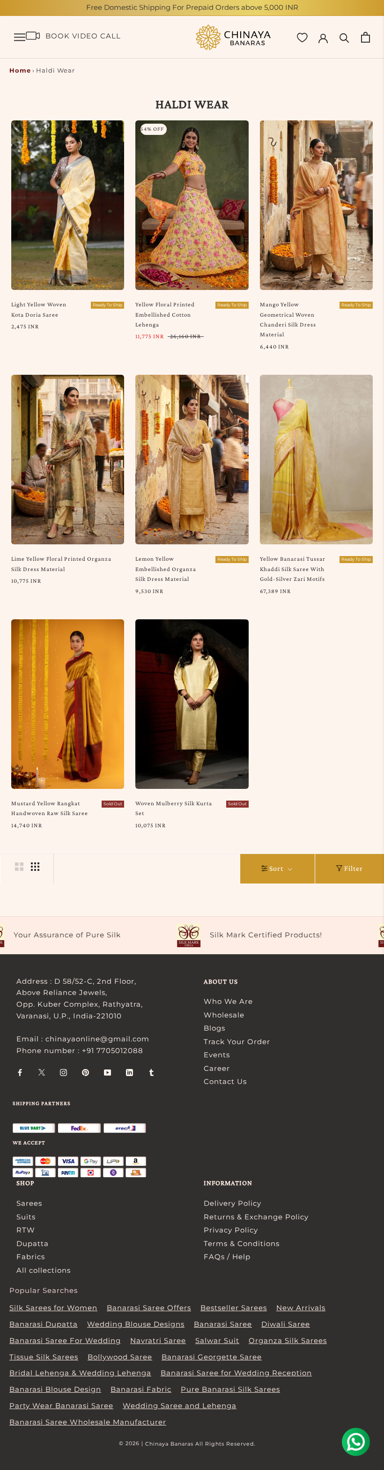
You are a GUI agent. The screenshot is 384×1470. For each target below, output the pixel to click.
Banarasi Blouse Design (55, 1389)
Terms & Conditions (242, 1243)
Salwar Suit (217, 1340)
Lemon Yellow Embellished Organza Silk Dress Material (165, 568)
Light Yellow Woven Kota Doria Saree (38, 309)
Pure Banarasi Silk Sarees (230, 1389)
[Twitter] (41, 1072)
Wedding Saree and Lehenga (179, 1405)
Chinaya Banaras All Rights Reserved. (200, 1443)
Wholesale (224, 1014)
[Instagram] (63, 1072)
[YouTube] (107, 1072)
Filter (353, 868)
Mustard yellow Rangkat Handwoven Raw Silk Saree (49, 808)
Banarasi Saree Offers (149, 1307)
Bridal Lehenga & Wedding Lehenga (80, 1372)
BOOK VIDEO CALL (83, 35)
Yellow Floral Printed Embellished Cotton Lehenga (165, 314)
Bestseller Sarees (233, 1307)
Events (217, 1054)
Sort (277, 868)
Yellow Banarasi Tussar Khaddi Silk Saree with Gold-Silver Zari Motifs (292, 568)
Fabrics (30, 1256)
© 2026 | (132, 1443)
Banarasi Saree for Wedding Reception (236, 1372)
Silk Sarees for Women (53, 1307)
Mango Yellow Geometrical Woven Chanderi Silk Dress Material (288, 319)
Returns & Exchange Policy (256, 1216)
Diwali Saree (285, 1324)
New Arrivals (300, 1307)
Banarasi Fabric (141, 1389)
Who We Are (228, 1001)
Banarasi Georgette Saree (212, 1356)
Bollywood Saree (120, 1356)
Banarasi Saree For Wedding (65, 1340)
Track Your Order (237, 1041)
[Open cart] (365, 37)
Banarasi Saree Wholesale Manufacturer (87, 1422)
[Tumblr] (151, 1072)
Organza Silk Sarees (288, 1340)
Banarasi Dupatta (43, 1324)
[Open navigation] (19, 37)
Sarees (29, 1203)
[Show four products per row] (35, 866)
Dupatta (32, 1243)
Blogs (214, 1028)
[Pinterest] (85, 1072)
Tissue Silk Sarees (43, 1356)
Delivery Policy (232, 1203)
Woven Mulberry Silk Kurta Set (173, 808)
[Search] (344, 37)
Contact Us (225, 1081)
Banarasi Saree (223, 1324)
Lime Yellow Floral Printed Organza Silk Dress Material (61, 563)
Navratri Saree (158, 1340)
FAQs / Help (227, 1256)
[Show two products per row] (19, 866)
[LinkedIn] (129, 1072)
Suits (26, 1216)
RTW (25, 1229)
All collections (43, 1270)
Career (217, 1068)
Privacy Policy (231, 1229)
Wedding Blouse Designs (136, 1324)
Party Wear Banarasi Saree (61, 1405)
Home (20, 70)
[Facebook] (19, 1072)
